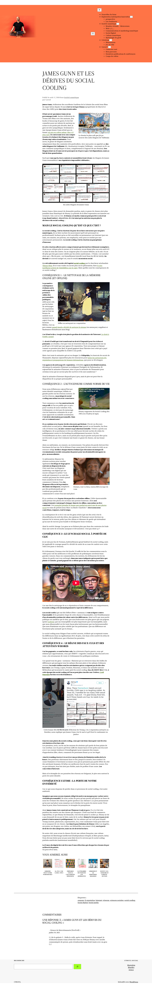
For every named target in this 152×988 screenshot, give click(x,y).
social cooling (79, 263)
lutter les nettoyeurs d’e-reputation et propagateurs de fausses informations (74, 359)
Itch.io (131, 970)
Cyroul (18, 33)
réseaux (106, 900)
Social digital (83, 902)
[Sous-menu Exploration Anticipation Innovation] (131, 17)
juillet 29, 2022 (54, 932)
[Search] (77, 966)
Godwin (51, 622)
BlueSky (131, 967)
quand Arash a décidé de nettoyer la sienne (69, 327)
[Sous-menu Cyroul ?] (109, 47)
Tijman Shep (47, 265)
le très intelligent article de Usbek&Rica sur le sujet (72, 266)
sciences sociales (117, 900)
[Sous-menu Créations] (110, 40)
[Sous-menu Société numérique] (117, 24)
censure (81, 900)
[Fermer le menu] (99, 10)
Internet (99, 900)
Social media (94, 902)
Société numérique (71, 97)
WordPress (133, 982)
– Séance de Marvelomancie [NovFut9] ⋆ (65, 930)
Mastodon (131, 965)
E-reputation (90, 900)
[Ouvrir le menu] (93, 33)
